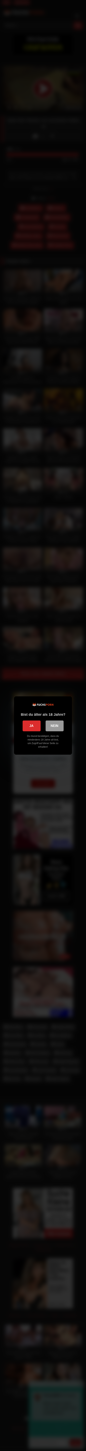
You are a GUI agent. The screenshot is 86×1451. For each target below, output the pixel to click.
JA (31, 725)
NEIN (54, 725)
